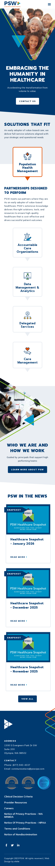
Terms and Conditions (17, 828)
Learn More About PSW (27, 469)
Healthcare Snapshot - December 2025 (27, 605)
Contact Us (27, 101)
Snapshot (14, 510)
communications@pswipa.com (27, 768)
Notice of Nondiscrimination (20, 834)
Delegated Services (27, 325)
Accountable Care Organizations (27, 248)
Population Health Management (27, 167)
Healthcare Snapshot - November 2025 (27, 669)
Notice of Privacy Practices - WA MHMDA (23, 815)
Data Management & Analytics (27, 287)
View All (27, 699)
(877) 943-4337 (21, 764)
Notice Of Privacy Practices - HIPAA (25, 822)
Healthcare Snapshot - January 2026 (27, 541)
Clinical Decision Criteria (18, 796)
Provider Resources (15, 802)
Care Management (27, 361)
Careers (9, 808)
